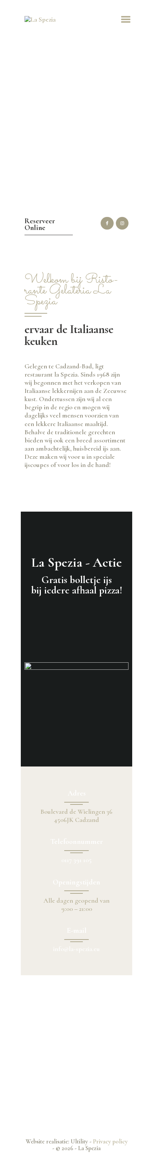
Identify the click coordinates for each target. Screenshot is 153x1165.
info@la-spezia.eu (76, 949)
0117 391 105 (76, 860)
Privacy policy (110, 1141)
